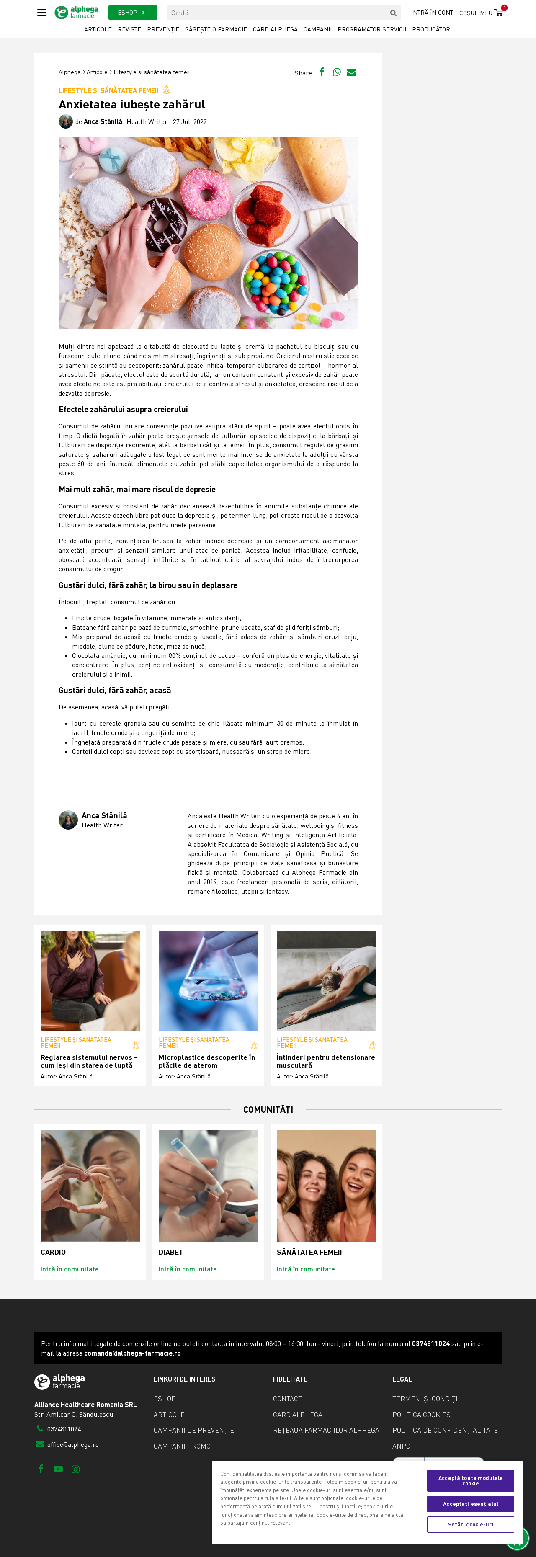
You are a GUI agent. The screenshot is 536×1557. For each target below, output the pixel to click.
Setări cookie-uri (471, 1524)
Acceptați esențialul (470, 1503)
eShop (165, 1399)
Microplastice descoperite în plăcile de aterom (207, 1061)
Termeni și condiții (426, 1399)
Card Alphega (275, 29)
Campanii (318, 29)
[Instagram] (75, 1468)
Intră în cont (432, 12)
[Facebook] (40, 1468)
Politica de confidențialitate (445, 1430)
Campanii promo (182, 1446)
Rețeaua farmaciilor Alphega (326, 1430)
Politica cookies (421, 1414)
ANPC (401, 1446)
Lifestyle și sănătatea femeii (151, 71)
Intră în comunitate (70, 1269)
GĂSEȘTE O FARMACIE (216, 29)
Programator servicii (372, 29)
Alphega (70, 71)
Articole (98, 29)
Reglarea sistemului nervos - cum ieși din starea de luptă (89, 1061)
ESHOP (128, 12)
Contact (287, 1399)
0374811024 (63, 1429)
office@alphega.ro (72, 1444)
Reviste (129, 29)
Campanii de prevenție (194, 1430)
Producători (432, 29)
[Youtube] (58, 1468)
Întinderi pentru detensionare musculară (326, 1061)
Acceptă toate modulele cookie (470, 1481)
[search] (393, 12)
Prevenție (163, 29)
